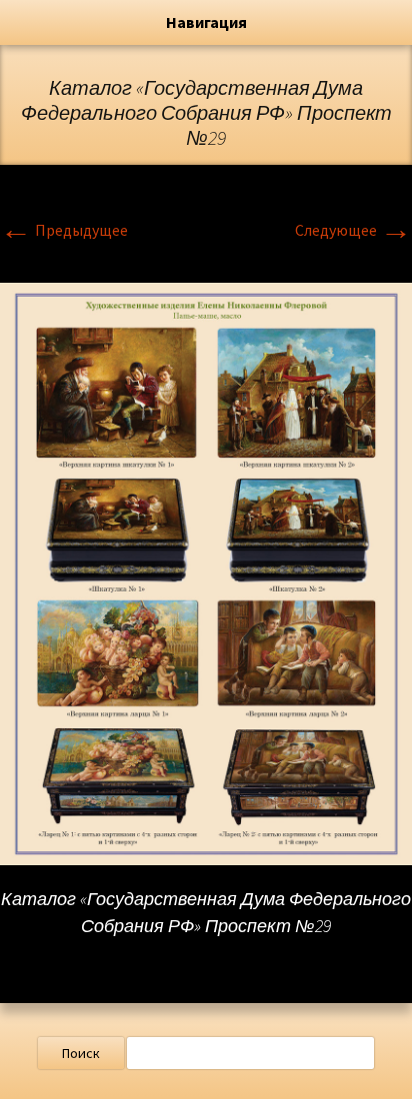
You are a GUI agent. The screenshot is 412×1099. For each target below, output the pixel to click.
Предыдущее (64, 230)
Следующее (353, 230)
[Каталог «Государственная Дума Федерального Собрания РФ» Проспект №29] (206, 571)
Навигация (206, 22)
